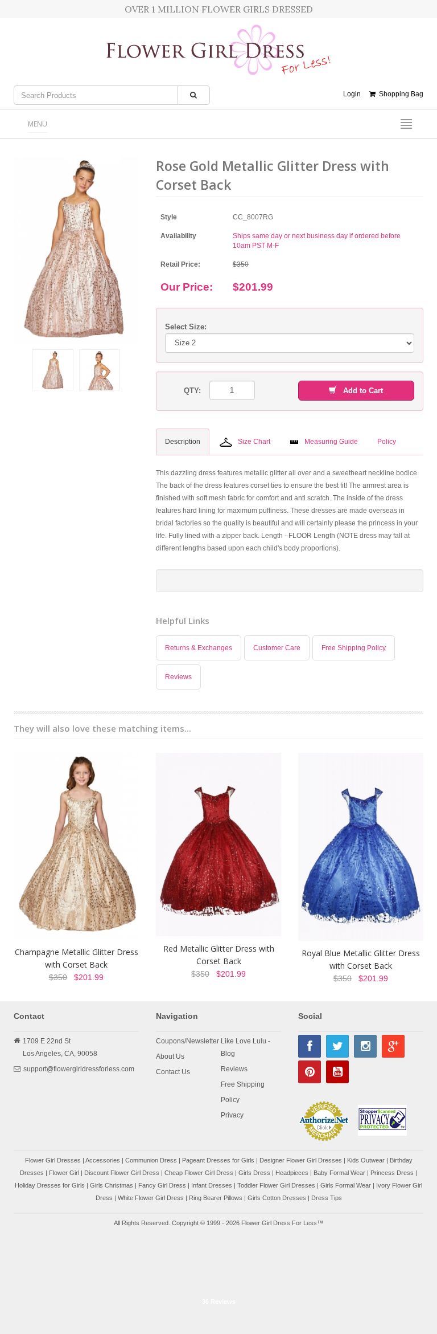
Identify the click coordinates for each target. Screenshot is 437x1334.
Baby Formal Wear (339, 1172)
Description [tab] (182, 442)
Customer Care (276, 648)
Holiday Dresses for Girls (50, 1185)
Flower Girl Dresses (53, 1160)
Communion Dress (151, 1160)
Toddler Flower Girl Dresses (276, 1185)
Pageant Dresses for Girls (218, 1160)
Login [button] (352, 94)
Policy (230, 1100)
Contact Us (173, 1072)
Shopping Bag (399, 94)
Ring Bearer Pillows (215, 1197)
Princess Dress (392, 1172)
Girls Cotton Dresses (277, 1197)
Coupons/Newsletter (187, 1041)
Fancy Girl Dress (162, 1185)
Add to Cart (359, 390)
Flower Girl (64, 1172)
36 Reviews (219, 1301)
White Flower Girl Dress (151, 1197)
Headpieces (291, 1172)
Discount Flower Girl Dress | (124, 1172)
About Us (170, 1056)
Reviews (178, 677)
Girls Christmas (111, 1185)
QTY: (192, 390)
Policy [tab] (386, 442)
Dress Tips (326, 1197)
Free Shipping (243, 1084)
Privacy (232, 1115)
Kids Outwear (366, 1160)
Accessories (102, 1160)
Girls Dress (254, 1172)
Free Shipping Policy (353, 648)
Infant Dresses (211, 1185)
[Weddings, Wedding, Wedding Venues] (218, 1263)
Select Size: (186, 327)
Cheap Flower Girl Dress (198, 1172)
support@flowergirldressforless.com (78, 1069)
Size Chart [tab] (254, 442)
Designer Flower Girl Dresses (300, 1160)
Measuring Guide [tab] (331, 442)
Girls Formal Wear (345, 1185)
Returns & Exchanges (198, 648)
